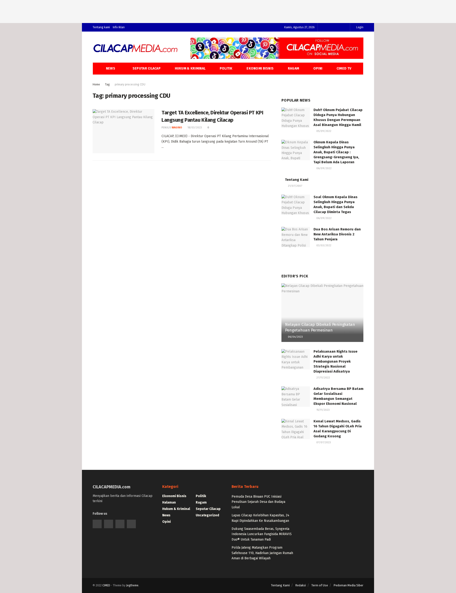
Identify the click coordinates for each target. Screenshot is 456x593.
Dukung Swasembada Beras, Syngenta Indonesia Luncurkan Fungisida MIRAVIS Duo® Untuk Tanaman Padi (262, 534)
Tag (107, 84)
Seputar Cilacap (147, 68)
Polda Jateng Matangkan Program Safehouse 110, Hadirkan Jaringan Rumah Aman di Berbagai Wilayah (262, 553)
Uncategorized (207, 515)
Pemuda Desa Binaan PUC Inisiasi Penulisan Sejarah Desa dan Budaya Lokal (258, 502)
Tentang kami (101, 27)
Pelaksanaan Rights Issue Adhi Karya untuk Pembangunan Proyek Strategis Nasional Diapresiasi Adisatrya (335, 361)
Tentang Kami (296, 179)
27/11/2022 (323, 377)
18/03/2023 (194, 127)
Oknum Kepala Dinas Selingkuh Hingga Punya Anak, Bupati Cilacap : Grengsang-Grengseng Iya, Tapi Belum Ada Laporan (336, 152)
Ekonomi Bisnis (260, 68)
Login (359, 27)
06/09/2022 (324, 168)
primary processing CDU (130, 84)
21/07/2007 (294, 185)
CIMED (106, 585)
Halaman (169, 502)
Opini (317, 68)
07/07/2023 (323, 442)
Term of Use (319, 585)
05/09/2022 (323, 131)
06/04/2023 (295, 336)
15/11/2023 (323, 409)
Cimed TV (344, 68)
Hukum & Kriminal (190, 68)
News (110, 68)
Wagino (177, 127)
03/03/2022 (323, 245)
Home (96, 84)
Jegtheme (132, 585)
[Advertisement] (228, 10)
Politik (226, 68)
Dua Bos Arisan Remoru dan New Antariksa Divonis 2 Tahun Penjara (337, 234)
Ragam (293, 68)
